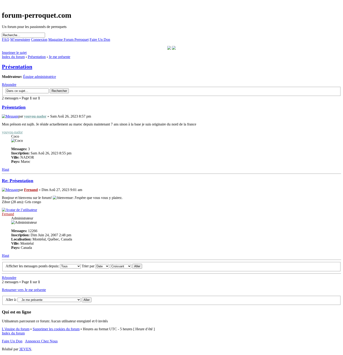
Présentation (37, 57)
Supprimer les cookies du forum (56, 329)
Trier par (88, 266)
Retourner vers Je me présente (24, 290)
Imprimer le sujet (14, 53)
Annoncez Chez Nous (41, 341)
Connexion (39, 40)
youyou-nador (35, 116)
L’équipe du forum (15, 329)
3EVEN (25, 349)
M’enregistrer (20, 40)
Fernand (31, 190)
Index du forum (13, 57)
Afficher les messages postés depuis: (33, 266)
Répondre (9, 85)
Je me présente (59, 57)
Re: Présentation (17, 180)
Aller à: (11, 300)
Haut (5, 169)
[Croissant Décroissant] (126, 266)
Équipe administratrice (39, 77)
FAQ (5, 40)
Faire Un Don (100, 40)
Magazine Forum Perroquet (68, 40)
